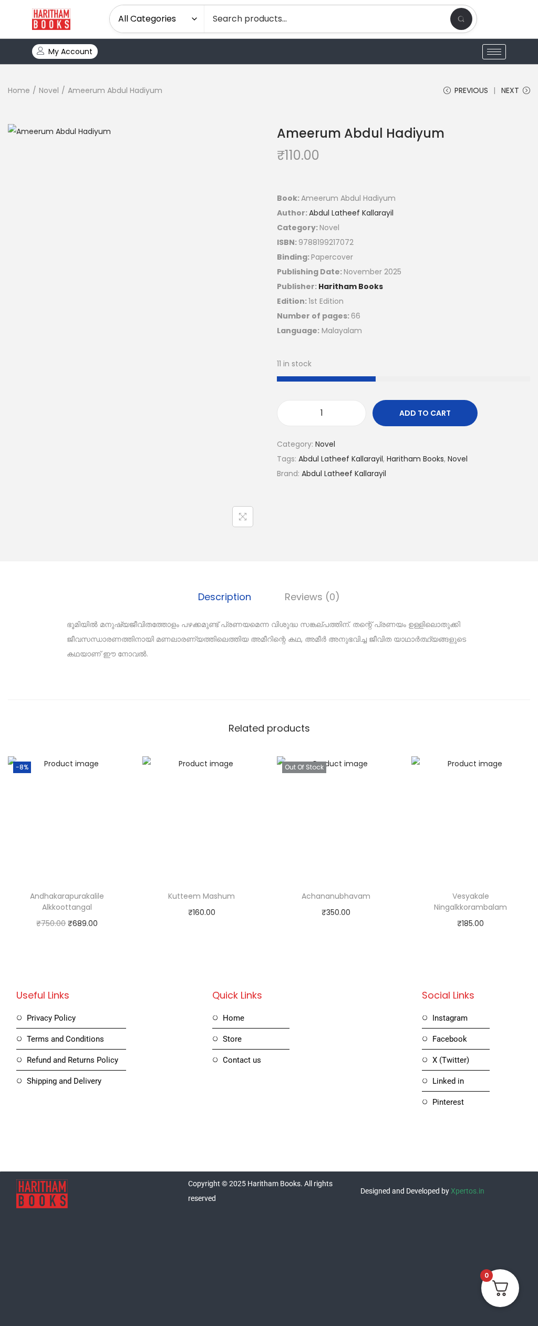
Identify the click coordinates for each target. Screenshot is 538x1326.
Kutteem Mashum (201, 896)
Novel (49, 90)
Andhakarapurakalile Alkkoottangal (67, 901)
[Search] (461, 19)
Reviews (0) (312, 596)
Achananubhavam (336, 896)
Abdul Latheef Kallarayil (351, 213)
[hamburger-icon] (494, 51)
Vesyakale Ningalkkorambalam (470, 901)
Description (224, 596)
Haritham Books (350, 286)
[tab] (224, 597)
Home (19, 90)
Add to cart (425, 413)
